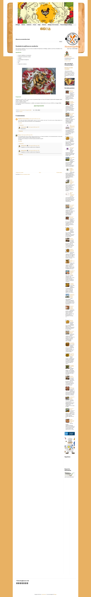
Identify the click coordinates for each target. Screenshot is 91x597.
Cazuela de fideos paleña (72, 343)
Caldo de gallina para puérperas (72, 250)
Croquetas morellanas (72, 284)
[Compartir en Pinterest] (39, 110)
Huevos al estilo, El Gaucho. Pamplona (71, 307)
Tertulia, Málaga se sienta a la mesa (72, 170)
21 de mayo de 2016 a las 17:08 (33, 145)
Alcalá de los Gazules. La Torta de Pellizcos (72, 296)
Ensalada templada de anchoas (72, 102)
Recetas (23, 24)
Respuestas (21, 125)
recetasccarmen (24, 127)
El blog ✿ (18, 24)
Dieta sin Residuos (71, 137)
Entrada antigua (59, 172)
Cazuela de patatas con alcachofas (72, 354)
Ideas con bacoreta (71, 91)
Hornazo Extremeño (72, 239)
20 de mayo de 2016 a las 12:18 (34, 118)
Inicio (40, 172)
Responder (20, 122)
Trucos (34, 24)
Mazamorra (72, 147)
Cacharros (29, 24)
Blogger (55, 594)
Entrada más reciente (19, 172)
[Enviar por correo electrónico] (35, 110)
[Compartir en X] (37, 110)
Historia (44, 24)
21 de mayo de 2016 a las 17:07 (33, 127)
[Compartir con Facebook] (38, 110)
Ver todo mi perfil (67, 60)
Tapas (39, 24)
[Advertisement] (35, 34)
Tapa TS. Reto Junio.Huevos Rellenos (72, 194)
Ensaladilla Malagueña (72, 366)
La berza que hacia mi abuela (72, 397)
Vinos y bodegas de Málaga (66, 24)
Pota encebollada (72, 387)
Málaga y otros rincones (53, 24)
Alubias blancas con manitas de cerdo (72, 421)
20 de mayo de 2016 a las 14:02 (26, 134)
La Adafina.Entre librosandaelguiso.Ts (72, 126)
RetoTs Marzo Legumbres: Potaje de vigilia (72, 182)
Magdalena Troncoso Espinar (23, 118)
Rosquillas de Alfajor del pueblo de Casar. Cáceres (72, 272)
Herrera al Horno (71, 409)
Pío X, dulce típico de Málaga (72, 114)
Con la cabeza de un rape (72, 261)
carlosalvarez (43, 594)
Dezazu (19, 134)
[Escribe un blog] (36, 110)
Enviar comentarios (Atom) (25, 174)
